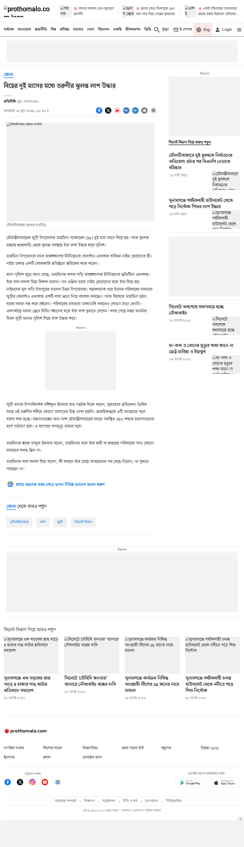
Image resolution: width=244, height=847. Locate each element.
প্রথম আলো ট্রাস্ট (133, 748)
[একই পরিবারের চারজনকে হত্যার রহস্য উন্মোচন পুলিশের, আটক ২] (190, 11)
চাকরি (117, 29)
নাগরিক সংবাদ (14, 748)
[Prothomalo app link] (190, 783)
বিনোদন (103, 29)
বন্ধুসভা (166, 748)
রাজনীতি (41, 29)
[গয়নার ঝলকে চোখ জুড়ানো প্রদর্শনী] (66, 11)
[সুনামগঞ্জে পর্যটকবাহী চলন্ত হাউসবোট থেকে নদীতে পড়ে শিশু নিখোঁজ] (212, 655)
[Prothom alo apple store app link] (224, 783)
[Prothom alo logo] (25, 732)
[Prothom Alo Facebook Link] (10, 783)
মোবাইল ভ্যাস (92, 757)
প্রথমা (47, 757)
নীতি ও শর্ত (130, 801)
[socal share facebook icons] (99, 113)
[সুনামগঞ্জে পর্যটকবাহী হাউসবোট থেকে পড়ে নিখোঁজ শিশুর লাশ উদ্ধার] (226, 219)
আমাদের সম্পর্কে (65, 801)
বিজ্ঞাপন (89, 801)
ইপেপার (9, 757)
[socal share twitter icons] (108, 113)
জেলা (8, 75)
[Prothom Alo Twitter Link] (22, 783)
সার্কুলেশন (108, 801)
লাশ (43, 522)
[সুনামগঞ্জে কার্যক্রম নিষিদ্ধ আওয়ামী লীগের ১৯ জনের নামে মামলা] (152, 655)
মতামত (78, 29)
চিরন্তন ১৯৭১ (210, 748)
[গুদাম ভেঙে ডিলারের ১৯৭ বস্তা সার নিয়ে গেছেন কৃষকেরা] (128, 11)
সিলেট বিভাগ (83, 522)
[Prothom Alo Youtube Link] (47, 783)
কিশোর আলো (52, 748)
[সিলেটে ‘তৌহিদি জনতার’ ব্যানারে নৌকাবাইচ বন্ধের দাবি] (91, 655)
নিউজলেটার (174, 801)
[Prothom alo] (28, 11)
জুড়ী (60, 522)
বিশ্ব (53, 29)
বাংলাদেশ (24, 29)
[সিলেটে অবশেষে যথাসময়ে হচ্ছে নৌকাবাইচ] (226, 326)
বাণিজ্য (64, 29)
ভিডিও (148, 29)
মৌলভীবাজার (19, 522)
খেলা (90, 29)
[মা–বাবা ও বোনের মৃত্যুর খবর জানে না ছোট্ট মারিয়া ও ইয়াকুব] (226, 364)
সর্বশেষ (9, 29)
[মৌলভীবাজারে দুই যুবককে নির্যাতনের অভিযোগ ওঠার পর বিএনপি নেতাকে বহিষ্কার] (226, 180)
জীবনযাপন (133, 29)
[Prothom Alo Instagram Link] (35, 783)
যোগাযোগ (151, 801)
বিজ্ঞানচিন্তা (90, 748)
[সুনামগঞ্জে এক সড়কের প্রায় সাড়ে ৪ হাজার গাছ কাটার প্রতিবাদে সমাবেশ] (31, 655)
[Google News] (57, 783)
